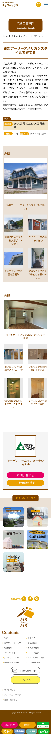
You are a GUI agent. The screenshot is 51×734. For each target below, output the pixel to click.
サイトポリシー (10, 690)
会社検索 (31, 731)
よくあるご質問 (34, 662)
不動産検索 (19, 731)
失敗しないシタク (11, 657)
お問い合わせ (10, 725)
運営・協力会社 (10, 699)
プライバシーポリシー (13, 695)
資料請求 (27, 725)
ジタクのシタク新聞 (36, 657)
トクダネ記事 (33, 652)
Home (5, 36)
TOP (6, 638)
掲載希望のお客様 (11, 662)
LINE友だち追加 (44, 731)
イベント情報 (9, 652)
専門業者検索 (33, 648)
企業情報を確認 (25, 483)
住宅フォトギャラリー (7, 731)
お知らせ (31, 638)
